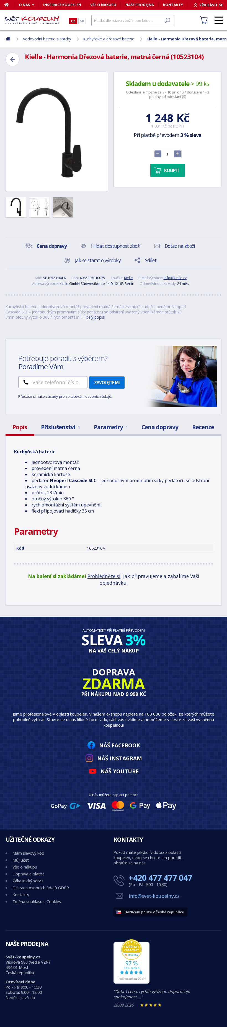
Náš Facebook (119, 745)
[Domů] (9, 4)
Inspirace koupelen (62, 4)
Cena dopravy (159, 427)
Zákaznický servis (27, 880)
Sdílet (150, 260)
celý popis (95, 317)
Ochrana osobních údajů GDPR (40, 887)
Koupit (171, 170)
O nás (24, 4)
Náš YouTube (119, 771)
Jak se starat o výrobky (98, 260)
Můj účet (20, 860)
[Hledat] (167, 20)
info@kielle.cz (175, 277)
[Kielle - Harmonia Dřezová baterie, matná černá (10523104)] (57, 131)
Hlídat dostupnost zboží (115, 246)
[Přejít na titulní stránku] (32, 20)
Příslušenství (60, 427)
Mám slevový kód (28, 853)
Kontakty (173, 4)
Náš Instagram (119, 758)
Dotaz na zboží (180, 246)
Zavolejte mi (107, 382)
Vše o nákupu (103, 4)
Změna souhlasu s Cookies (36, 901)
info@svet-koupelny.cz (154, 896)
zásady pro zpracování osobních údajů (78, 396)
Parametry (111, 427)
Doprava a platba (28, 874)
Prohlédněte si (103, 576)
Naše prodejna (139, 4)
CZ (73, 21)
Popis (19, 427)
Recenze (203, 427)
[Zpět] (12, 59)
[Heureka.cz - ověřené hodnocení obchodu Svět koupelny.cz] (131, 982)
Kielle (128, 277)
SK (82, 21)
